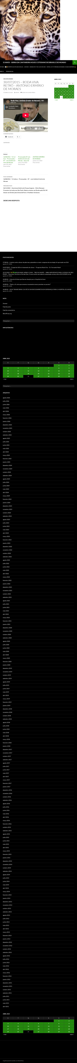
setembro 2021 (7, 597)
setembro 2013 (7, 912)
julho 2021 (6, 604)
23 (72, 94)
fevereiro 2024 (7, 499)
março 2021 (6, 617)
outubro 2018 (7, 715)
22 (70, 94)
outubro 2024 (7, 472)
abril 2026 (6, 411)
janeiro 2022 (6, 584)
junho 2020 (6, 648)
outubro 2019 (7, 675)
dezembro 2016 (7, 790)
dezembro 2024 (7, 465)
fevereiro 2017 (7, 783)
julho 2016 (6, 807)
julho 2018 (6, 726)
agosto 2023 (6, 519)
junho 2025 (6, 445)
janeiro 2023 (6, 543)
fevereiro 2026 (7, 418)
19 (61, 94)
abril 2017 (6, 776)
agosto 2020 (6, 641)
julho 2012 (6, 959)
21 (67, 94)
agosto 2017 (6, 763)
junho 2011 (6, 1000)
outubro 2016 (7, 797)
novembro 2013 (7, 905)
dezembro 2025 (7, 425)
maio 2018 (6, 732)
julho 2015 (6, 837)
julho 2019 (6, 685)
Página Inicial (9, 71)
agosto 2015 (6, 834)
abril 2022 (6, 573)
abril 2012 (6, 969)
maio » (72, 100)
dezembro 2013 (7, 901)
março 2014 (6, 891)
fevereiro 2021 (7, 621)
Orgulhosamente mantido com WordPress (13, 1060)
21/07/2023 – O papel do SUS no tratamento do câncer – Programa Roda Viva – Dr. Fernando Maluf (32, 267)
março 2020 (6, 658)
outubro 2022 (7, 553)
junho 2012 (6, 962)
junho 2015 (6, 841)
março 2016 (6, 820)
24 (55, 97)
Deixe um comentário (28, 92)
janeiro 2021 (6, 624)
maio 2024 (6, 489)
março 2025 (6, 455)
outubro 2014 (7, 868)
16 (72, 91)
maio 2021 (6, 611)
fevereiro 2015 (7, 854)
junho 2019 (6, 688)
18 (58, 94)
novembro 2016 (7, 793)
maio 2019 (6, 692)
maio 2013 (6, 925)
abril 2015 (6, 847)
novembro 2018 (7, 712)
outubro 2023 (7, 513)
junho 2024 (6, 485)
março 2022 (6, 577)
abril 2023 (6, 533)
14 (67, 91)
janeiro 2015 (6, 857)
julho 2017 (6, 766)
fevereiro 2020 (7, 661)
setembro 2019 (7, 678)
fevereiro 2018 (7, 742)
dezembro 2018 (7, 709)
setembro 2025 (7, 435)
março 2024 (6, 496)
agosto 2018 (6, 722)
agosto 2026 (6, 398)
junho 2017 (6, 770)
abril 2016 (6, 817)
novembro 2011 (7, 986)
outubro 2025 (7, 431)
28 (67, 97)
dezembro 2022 (7, 546)
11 (58, 91)
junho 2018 (6, 729)
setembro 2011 (7, 993)
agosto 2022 (6, 560)
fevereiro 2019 (7, 702)
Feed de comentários (9, 310)
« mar (56, 100)
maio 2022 (6, 570)
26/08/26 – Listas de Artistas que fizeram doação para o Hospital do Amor (24, 279)
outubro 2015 (7, 827)
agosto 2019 (6, 682)
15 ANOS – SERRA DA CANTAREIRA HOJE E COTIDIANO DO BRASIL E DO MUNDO (34, 62)
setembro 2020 (7, 638)
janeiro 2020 (6, 665)
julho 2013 (6, 918)
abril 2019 (6, 695)
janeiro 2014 (6, 898)
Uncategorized (8, 79)
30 (72, 97)
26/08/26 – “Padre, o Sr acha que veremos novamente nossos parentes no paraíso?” (27, 284)
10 (55, 91)
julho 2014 (6, 878)
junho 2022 (6, 567)
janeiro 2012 (6, 979)
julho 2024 (6, 482)
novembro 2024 (7, 469)
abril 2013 (6, 929)
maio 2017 (6, 773)
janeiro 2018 (6, 746)
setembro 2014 (7, 871)
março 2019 (6, 699)
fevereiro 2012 (7, 976)
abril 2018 (6, 736)
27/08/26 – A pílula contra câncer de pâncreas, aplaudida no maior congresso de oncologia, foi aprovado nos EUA (36, 262)
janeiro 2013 (6, 939)
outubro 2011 (7, 989)
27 (64, 97)
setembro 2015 (7, 830)
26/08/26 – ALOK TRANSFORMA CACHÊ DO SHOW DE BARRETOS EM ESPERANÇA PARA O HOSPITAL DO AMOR (37, 289)
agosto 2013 (6, 915)
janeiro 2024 (6, 502)
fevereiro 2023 (7, 540)
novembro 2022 (7, 550)
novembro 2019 (7, 671)
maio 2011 (6, 1003)
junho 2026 (6, 404)
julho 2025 (6, 441)
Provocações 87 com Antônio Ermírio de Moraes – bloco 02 (24, 158)
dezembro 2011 (7, 983)
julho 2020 (6, 644)
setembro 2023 (7, 516)
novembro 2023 (7, 509)
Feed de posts (7, 307)
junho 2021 (6, 607)
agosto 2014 (6, 874)
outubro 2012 (7, 949)
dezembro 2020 (7, 627)
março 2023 (6, 536)
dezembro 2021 (7, 587)
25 (58, 97)
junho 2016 (6, 810)
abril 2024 (6, 492)
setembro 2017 (7, 759)
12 (61, 91)
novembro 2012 (7, 945)
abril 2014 (6, 888)
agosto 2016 (6, 803)
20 (64, 94)
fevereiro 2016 (7, 824)
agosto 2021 (6, 600)
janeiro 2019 (6, 705)
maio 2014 (6, 885)
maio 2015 (6, 844)
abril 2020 (6, 655)
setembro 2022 (7, 556)
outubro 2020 (7, 634)
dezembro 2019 (7, 668)
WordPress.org (7, 313)
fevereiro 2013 (7, 935)
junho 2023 (6, 526)
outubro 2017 (7, 756)
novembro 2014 (7, 864)
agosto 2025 (6, 438)
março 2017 (6, 780)
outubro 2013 (7, 908)
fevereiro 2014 (7, 895)
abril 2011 (6, 1006)
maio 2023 (6, 529)
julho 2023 (6, 523)
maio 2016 (6, 814)
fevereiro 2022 (7, 580)
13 (64, 91)
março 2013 (6, 932)
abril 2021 (6, 614)
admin (17, 92)
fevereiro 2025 (7, 458)
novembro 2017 (7, 753)
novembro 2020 (7, 631)
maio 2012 (6, 966)
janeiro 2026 (6, 421)
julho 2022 (6, 563)
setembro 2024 (7, 475)
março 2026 (6, 414)
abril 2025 (6, 452)
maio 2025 (6, 448)
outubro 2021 (7, 594)
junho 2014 (6, 881)
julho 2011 (6, 996)
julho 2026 (6, 401)
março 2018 (6, 739)
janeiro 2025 (6, 462)
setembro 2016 (7, 800)
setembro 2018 (7, 719)
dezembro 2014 (7, 861)
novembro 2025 (7, 428)
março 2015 (6, 851)
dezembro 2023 (7, 506)
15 (70, 91)
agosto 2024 (6, 479)
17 (55, 94)
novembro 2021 (7, 590)
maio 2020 (6, 651)
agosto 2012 (6, 956)
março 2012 (6, 972)
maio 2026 (6, 408)
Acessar (5, 303)
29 (70, 97)
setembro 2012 (7, 952)
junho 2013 (6, 922)
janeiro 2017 (6, 786)
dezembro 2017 (7, 749)
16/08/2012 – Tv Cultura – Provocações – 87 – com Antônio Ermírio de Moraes (24, 179)
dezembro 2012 (7, 942)
